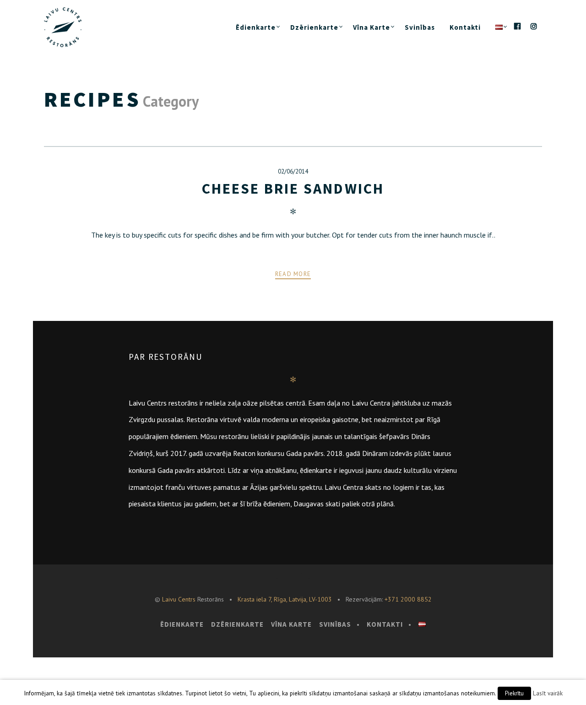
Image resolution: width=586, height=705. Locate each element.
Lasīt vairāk (548, 693)
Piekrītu (514, 693)
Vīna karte (371, 27)
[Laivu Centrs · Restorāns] (71, 27)
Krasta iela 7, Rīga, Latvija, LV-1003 (285, 599)
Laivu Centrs (178, 599)
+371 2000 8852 (408, 599)
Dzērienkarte (314, 27)
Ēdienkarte (256, 27)
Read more (293, 274)
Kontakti (465, 27)
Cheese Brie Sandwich (293, 188)
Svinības (420, 27)
